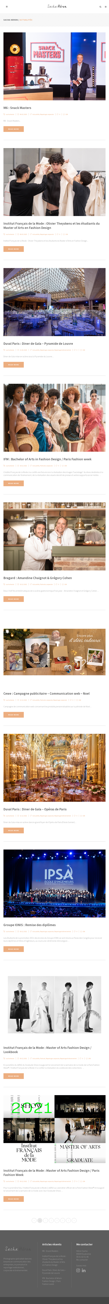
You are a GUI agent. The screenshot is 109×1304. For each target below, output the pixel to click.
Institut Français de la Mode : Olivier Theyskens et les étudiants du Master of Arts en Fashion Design (54, 1260)
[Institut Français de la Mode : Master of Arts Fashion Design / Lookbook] (54, 1004)
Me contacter (82, 1259)
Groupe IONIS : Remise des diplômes (29, 925)
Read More (13, 129)
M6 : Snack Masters (17, 108)
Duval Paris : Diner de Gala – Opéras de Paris (35, 809)
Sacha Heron (10, 20)
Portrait (42, 1058)
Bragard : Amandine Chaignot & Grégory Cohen (37, 578)
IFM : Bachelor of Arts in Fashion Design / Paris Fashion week (47, 459)
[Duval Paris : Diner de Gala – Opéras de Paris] (54, 768)
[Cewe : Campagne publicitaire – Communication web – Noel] (54, 652)
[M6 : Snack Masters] (54, 66)
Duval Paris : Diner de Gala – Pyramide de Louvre (38, 343)
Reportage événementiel (62, 350)
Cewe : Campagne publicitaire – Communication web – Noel (46, 693)
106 (66, 114)
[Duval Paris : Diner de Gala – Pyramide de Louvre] (54, 302)
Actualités (36, 114)
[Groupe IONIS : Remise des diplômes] (54, 884)
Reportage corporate (47, 114)
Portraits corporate (46, 466)
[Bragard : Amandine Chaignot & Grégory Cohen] (54, 536)
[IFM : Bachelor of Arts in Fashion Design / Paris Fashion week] (54, 418)
